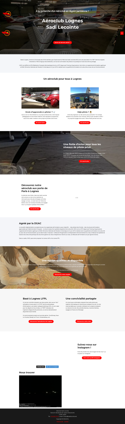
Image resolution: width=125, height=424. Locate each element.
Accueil (40, 2)
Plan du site (60, 421)
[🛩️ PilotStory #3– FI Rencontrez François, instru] (47, 339)
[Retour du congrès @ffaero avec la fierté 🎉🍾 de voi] (29, 349)
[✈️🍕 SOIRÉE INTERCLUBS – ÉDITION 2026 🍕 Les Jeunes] (65, 349)
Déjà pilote (41, 9)
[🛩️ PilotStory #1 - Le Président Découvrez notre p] (65, 359)
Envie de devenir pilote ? (62, 42)
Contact (40, 23)
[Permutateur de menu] (119, 5)
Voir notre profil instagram (91, 358)
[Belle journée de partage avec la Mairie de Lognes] (47, 349)
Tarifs (39, 16)
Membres (40, 26)
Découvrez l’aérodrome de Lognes (41, 321)
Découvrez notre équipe (62, 274)
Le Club (40, 19)
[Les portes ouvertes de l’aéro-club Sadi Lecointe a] (29, 339)
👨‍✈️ (91, 112)
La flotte (40, 12)
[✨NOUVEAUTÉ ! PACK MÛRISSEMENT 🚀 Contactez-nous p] (47, 359)
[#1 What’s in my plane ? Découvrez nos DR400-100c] (65, 339)
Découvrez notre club (84, 321)
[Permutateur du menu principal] (122, 33)
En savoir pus (85, 122)
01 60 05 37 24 (54, 416)
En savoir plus (40, 122)
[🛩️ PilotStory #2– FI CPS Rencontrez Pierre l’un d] (29, 359)
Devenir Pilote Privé (43, 5)
